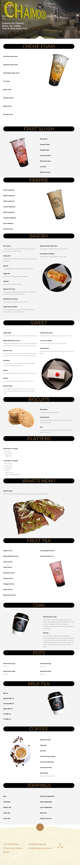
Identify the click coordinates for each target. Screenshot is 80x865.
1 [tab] (39, 32)
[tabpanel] (40, 19)
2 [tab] (40, 32)
